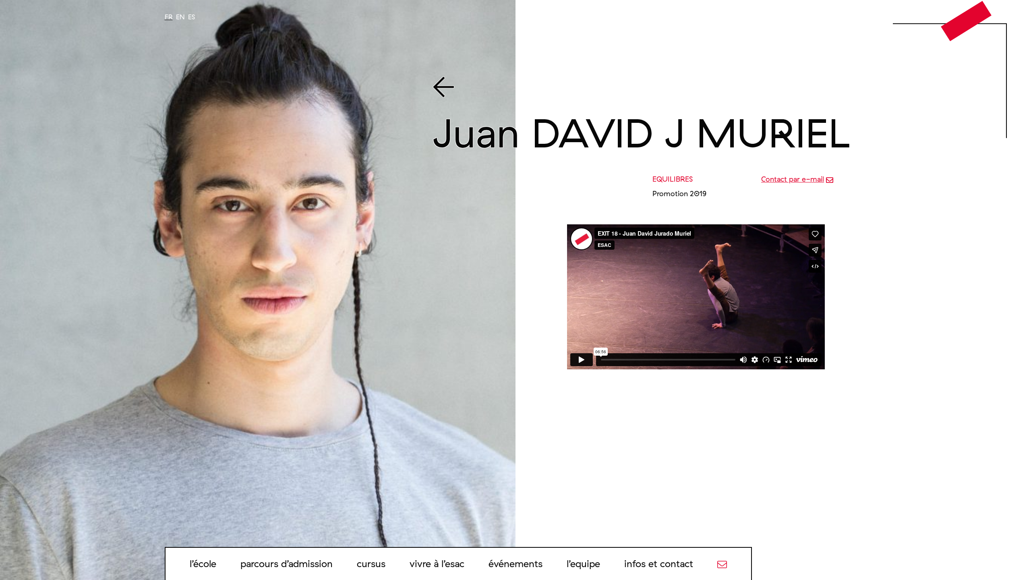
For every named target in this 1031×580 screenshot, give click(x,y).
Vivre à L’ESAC (437, 563)
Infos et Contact (658, 563)
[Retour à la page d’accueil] (966, 20)
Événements (515, 563)
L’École (203, 563)
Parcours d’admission (286, 563)
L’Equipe (583, 563)
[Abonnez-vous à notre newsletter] (722, 563)
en (180, 17)
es (191, 17)
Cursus (371, 563)
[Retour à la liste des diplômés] (694, 88)
